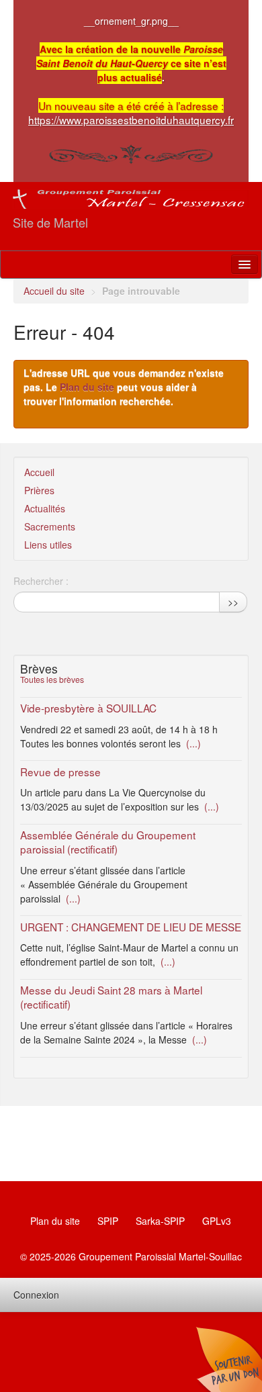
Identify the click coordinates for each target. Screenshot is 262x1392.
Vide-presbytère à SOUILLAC (88, 707)
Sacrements (49, 526)
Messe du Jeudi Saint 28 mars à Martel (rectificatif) (111, 996)
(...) (192, 743)
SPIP (107, 1220)
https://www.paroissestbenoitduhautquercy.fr (131, 119)
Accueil (39, 472)
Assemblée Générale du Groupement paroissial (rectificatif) (107, 841)
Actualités (44, 508)
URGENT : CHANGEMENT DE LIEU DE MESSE (130, 926)
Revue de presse (60, 771)
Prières (39, 490)
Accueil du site (54, 290)
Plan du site (87, 386)
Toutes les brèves (52, 679)
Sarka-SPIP (160, 1220)
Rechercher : (41, 581)
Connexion (36, 1294)
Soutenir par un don (228, 1358)
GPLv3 (216, 1220)
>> (233, 601)
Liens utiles (48, 544)
